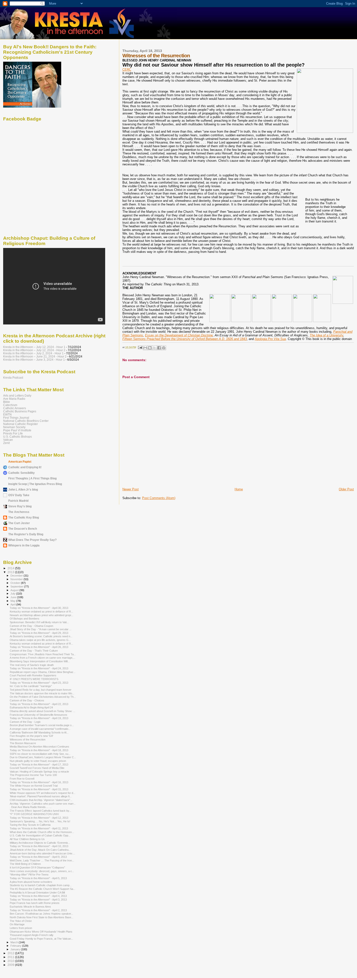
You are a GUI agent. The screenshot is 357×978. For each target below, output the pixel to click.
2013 (11, 572)
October (15, 582)
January (15, 949)
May (13, 600)
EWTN (7, 414)
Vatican (8, 439)
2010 (11, 960)
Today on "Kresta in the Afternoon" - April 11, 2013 (39, 828)
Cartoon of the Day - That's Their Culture (34, 650)
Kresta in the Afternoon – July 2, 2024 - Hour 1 (33, 353)
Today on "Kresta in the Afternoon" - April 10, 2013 (39, 846)
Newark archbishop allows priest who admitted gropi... (41, 615)
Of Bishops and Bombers (24, 618)
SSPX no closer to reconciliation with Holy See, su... (40, 753)
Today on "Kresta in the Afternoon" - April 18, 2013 (39, 750)
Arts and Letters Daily (17, 395)
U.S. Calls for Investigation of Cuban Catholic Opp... (40, 835)
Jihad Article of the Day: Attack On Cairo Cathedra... (40, 849)
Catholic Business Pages (19, 411)
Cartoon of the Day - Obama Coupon (31, 625)
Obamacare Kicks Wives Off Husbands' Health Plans (41, 931)
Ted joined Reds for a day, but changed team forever (40, 689)
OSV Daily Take (18, 495)
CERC (126, 69)
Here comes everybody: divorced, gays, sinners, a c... (42, 871)
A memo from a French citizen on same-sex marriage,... (42, 657)
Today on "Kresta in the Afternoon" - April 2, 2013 (38, 910)
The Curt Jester (19, 523)
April (13, 604)
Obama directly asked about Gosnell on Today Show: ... (42, 711)
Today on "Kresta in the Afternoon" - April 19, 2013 (39, 718)
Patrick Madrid (18, 500)
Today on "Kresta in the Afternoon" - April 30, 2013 (39, 607)
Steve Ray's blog (20, 506)
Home (239, 489)
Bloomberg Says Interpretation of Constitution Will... (40, 661)
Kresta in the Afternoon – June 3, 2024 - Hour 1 (34, 359)
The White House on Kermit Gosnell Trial (34, 785)
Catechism (10, 405)
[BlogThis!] (149, 347)
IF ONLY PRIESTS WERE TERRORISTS (34, 679)
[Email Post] (140, 347)
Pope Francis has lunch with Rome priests (35, 902)
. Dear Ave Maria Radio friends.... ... (30, 807)
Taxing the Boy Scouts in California (30, 824)
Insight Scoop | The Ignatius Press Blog (35, 483)
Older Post (346, 489)
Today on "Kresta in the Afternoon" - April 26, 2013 (39, 647)
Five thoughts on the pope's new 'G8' (31, 735)
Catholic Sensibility (21, 472)
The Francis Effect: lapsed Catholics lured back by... (40, 810)
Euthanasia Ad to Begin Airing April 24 (31, 707)
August (14, 590)
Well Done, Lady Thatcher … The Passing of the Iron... (42, 860)
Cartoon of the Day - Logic (25, 721)
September (17, 586)
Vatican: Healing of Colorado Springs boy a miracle (39, 771)
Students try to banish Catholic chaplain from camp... (41, 885)
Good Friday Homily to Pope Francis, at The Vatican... (41, 938)
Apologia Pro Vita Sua (270, 339)
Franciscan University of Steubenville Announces (38, 714)
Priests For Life (13, 433)
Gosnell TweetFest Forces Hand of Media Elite (37, 767)
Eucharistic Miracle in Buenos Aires (30, 906)
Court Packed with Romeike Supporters (33, 675)
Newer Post (130, 489)
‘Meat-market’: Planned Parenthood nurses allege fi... (41, 796)
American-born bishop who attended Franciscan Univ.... (42, 853)
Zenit (6, 442)
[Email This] (145, 347)
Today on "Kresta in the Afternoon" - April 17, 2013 (39, 764)
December (17, 575)
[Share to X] (154, 347)
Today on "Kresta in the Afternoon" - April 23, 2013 (39, 682)
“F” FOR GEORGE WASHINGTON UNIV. (34, 814)
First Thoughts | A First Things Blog (32, 478)
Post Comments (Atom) (158, 498)
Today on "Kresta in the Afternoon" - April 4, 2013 (38, 895)
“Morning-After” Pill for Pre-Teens (29, 874)
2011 (11, 957)
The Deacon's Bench (22, 528)
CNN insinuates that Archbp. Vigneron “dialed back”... (41, 800)
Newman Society (14, 427)
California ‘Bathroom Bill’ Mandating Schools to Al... (39, 732)
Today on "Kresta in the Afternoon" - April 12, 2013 (39, 817)
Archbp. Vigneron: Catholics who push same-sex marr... (43, 803)
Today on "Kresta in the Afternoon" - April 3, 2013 (38, 899)
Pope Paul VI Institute (17, 430)
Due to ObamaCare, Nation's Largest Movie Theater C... (43, 757)
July (13, 593)
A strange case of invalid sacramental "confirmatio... (40, 728)
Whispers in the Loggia (24, 545)
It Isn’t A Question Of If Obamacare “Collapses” (37, 867)
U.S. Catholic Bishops (17, 436)
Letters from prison (21, 928)
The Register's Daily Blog (25, 534)
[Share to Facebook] (159, 347)
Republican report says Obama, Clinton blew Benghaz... (43, 672)
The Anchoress (18, 511)
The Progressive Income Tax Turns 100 (33, 775)
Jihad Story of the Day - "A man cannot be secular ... (40, 629)
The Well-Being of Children (25, 863)
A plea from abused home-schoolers (31, 881)
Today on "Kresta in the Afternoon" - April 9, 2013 (38, 856)
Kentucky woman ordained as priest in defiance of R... (41, 611)
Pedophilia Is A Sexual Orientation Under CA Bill (37, 892)
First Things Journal (16, 417)
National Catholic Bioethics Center (26, 420)
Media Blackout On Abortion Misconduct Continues (39, 746)
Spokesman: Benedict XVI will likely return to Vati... (39, 622)
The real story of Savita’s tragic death (32, 664)
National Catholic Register (20, 423)
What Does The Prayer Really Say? (32, 539)
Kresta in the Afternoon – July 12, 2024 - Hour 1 (34, 347)
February (16, 945)
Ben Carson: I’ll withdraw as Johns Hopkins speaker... (41, 913)
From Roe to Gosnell (22, 778)
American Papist (19, 461)
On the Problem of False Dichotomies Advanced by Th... (43, 696)
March (14, 942)
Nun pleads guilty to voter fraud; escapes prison (38, 760)
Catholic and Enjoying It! (25, 467)
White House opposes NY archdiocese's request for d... (42, 792)
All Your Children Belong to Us (27, 839)
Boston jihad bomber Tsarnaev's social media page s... (42, 725)
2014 (11, 568)
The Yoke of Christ (21, 920)
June (13, 597)
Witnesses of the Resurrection (27, 739)
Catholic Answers (14, 408)
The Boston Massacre (23, 743)
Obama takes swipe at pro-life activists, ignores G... (40, 639)
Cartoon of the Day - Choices (27, 700)
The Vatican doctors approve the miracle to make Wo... (42, 693)
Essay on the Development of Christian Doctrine (179, 335)
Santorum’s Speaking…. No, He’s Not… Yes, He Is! (40, 821)
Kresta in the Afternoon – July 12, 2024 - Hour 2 (34, 350)
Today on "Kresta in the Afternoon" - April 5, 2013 (38, 878)
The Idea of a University (326, 335)
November (17, 579)
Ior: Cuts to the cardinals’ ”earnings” (31, 686)
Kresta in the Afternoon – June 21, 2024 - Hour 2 (35, 356)
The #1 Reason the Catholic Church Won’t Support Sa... (42, 888)
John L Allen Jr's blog (23, 489)
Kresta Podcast (13, 377)
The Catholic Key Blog (23, 517)
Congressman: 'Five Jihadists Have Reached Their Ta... (43, 654)
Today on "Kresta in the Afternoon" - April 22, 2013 (39, 704)
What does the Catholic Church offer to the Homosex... (42, 832)
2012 (11, 953)
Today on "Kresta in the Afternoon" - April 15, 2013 (39, 789)
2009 (11, 964)
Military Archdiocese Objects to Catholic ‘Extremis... (40, 842)
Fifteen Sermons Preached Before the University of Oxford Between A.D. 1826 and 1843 (184, 339)
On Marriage (17, 924)
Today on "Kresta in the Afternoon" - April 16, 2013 (39, 782)
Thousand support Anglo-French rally (31, 935)
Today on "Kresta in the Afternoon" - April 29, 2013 (39, 632)
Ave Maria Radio (14, 398)
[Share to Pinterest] (163, 347)
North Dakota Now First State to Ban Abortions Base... (41, 917)
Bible (6, 401)
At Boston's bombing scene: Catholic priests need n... (41, 636)
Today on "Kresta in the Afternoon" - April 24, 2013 (39, 668)
